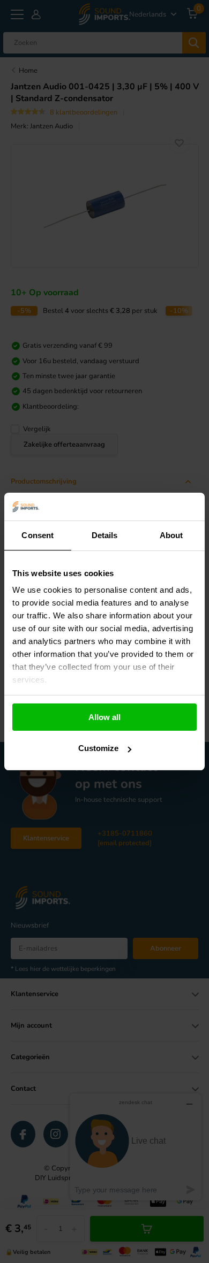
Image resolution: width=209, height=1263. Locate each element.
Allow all (104, 717)
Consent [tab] (37, 535)
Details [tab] (105, 535)
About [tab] (171, 535)
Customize (98, 748)
